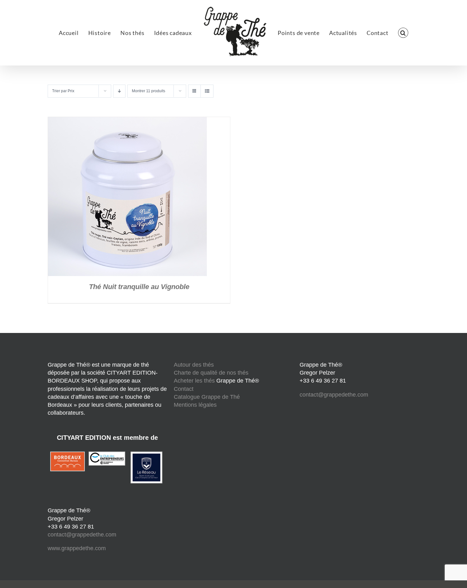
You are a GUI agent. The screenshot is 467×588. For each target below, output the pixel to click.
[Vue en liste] (207, 91)
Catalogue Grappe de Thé (207, 397)
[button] (373, 32)
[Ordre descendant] (119, 91)
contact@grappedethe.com (82, 534)
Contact (183, 389)
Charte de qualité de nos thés (211, 373)
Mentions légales (195, 405)
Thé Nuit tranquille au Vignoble (139, 287)
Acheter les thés (195, 380)
